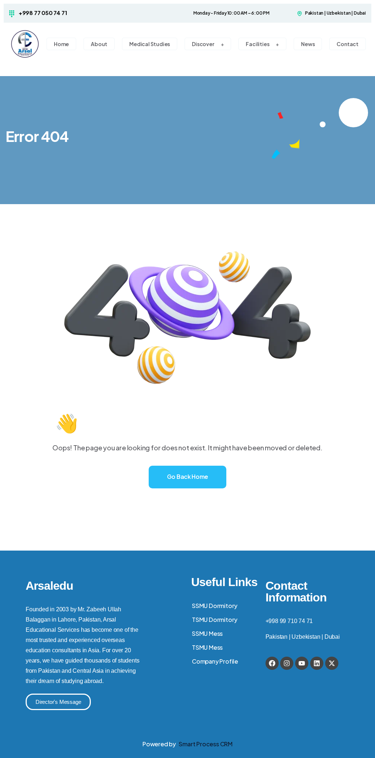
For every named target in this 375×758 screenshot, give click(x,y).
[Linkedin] (316, 663)
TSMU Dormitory (214, 619)
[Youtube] (301, 663)
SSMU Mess (207, 633)
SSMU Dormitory (214, 605)
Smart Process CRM (206, 744)
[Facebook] (272, 663)
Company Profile (215, 661)
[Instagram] (286, 663)
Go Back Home (187, 476)
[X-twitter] (331, 663)
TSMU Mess (207, 647)
